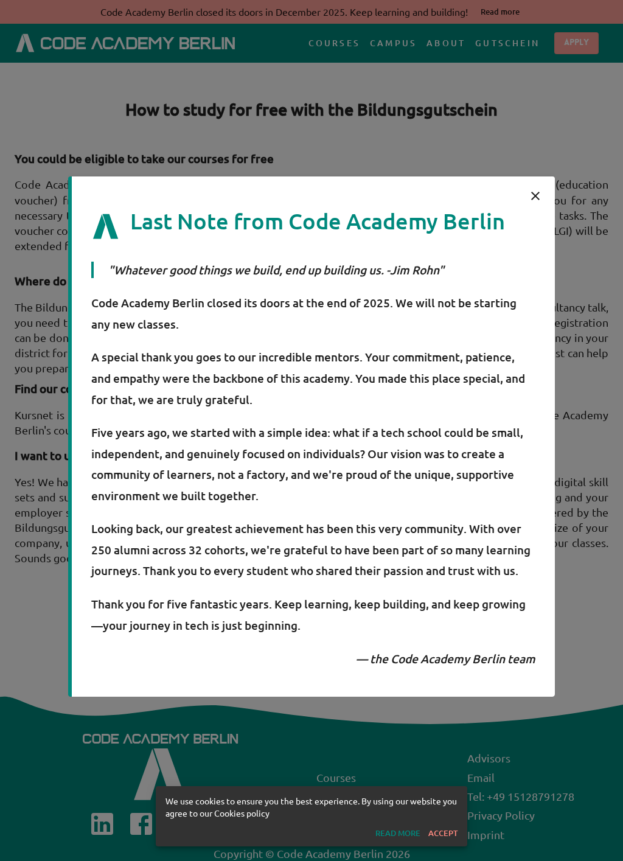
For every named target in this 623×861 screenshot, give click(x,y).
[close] (535, 196)
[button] (397, 833)
